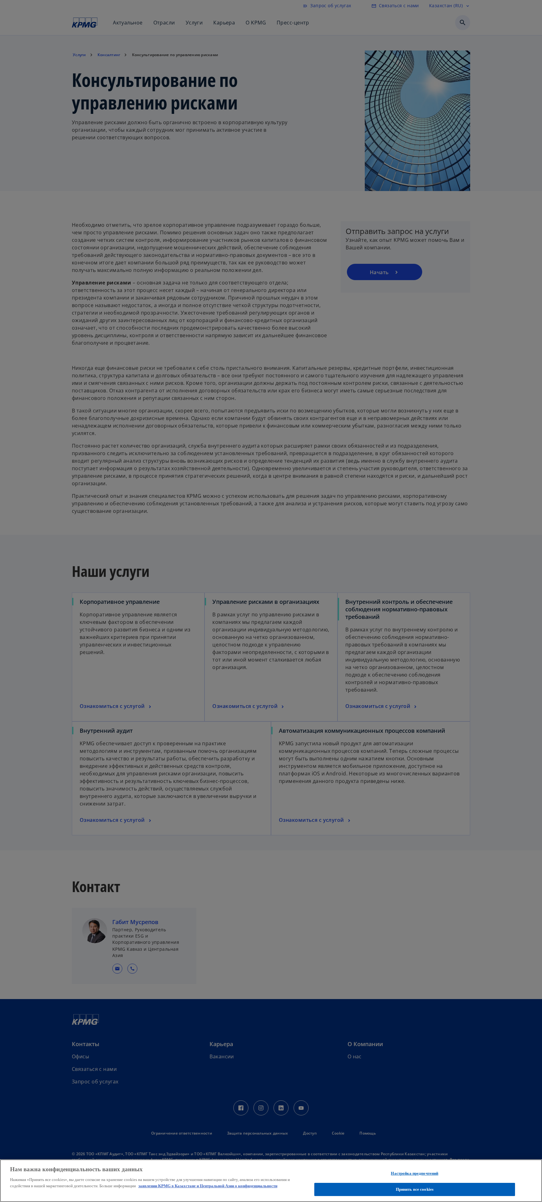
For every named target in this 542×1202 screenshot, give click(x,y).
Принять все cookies (414, 1189)
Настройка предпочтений (414, 1173)
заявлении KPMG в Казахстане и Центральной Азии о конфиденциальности (207, 1185)
